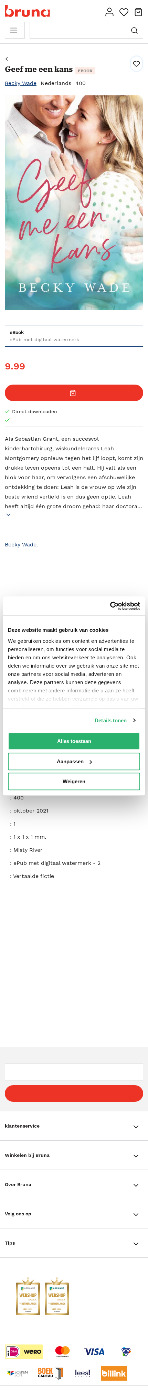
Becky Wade (20, 83)
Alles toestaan (74, 741)
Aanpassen (70, 761)
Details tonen (111, 720)
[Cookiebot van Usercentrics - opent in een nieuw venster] (110, 605)
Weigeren (74, 781)
